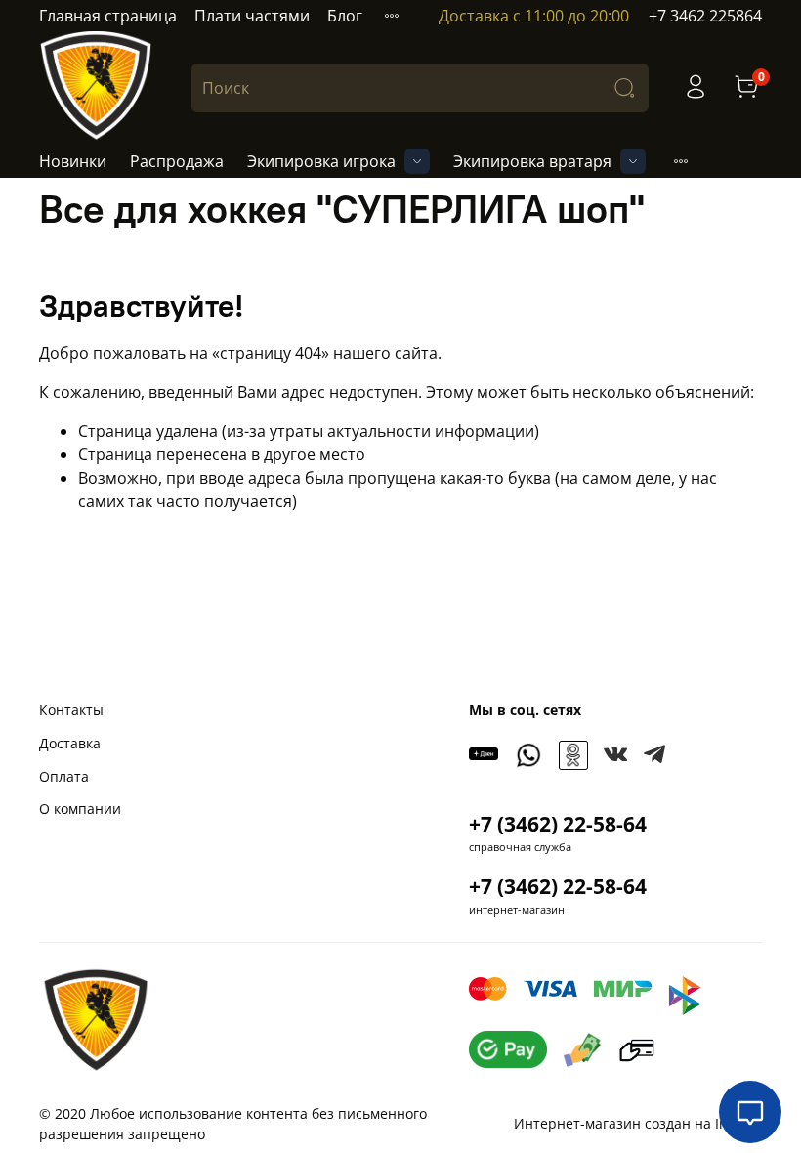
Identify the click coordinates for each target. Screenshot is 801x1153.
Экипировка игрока (321, 161)
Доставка (70, 743)
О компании (80, 808)
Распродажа (177, 161)
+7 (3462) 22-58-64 (558, 823)
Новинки (72, 161)
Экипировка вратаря (532, 161)
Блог (344, 15)
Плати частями (252, 15)
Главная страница (108, 15)
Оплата (64, 776)
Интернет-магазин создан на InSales (638, 1123)
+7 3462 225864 (705, 15)
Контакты (71, 710)
